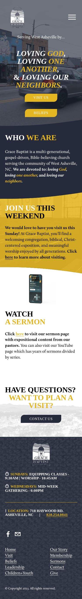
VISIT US (41, 97)
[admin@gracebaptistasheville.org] (18, 534)
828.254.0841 (57, 515)
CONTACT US (41, 419)
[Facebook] (8, 534)
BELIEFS (41, 113)
